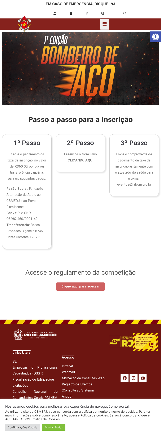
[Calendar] (71, 13)
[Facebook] (125, 378)
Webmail (68, 372)
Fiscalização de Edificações (34, 379)
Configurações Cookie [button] (22, 427)
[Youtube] (143, 378)
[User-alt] (55, 13)
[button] (155, 36)
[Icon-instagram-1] (103, 13)
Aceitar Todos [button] (53, 427)
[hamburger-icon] (104, 24)
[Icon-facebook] (87, 13)
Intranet (67, 366)
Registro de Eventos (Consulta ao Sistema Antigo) (78, 390)
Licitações (20, 386)
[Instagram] (134, 378)
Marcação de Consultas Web (83, 378)
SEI (15, 361)
